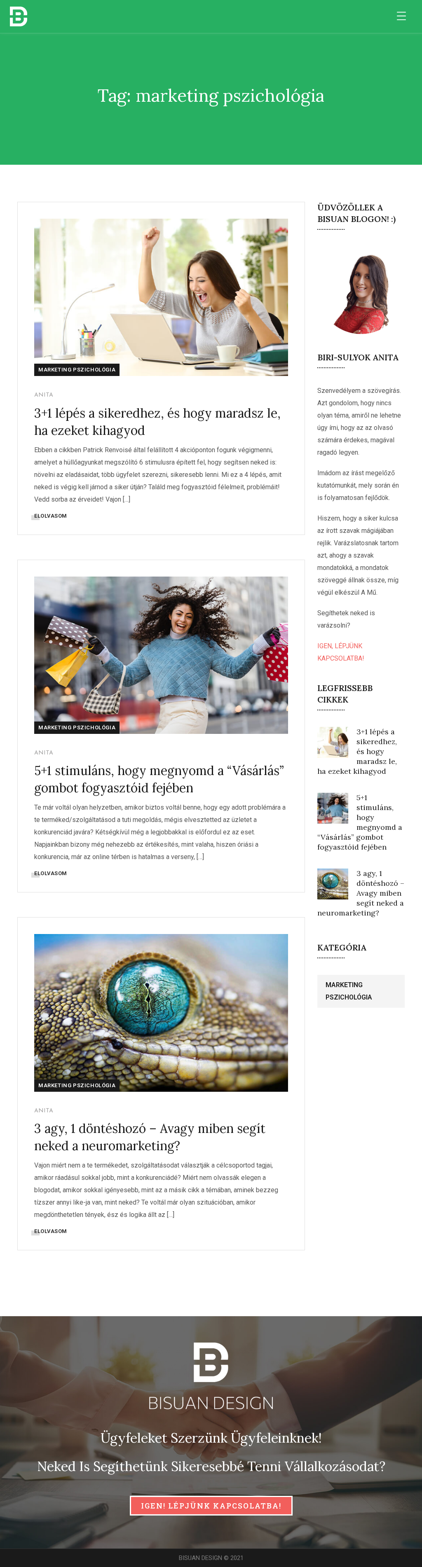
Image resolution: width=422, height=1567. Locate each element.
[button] (211, 1506)
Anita (43, 395)
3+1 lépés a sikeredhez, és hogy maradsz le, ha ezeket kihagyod (357, 751)
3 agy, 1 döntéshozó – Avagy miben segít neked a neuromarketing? (360, 893)
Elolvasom (50, 516)
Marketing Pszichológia (76, 370)
